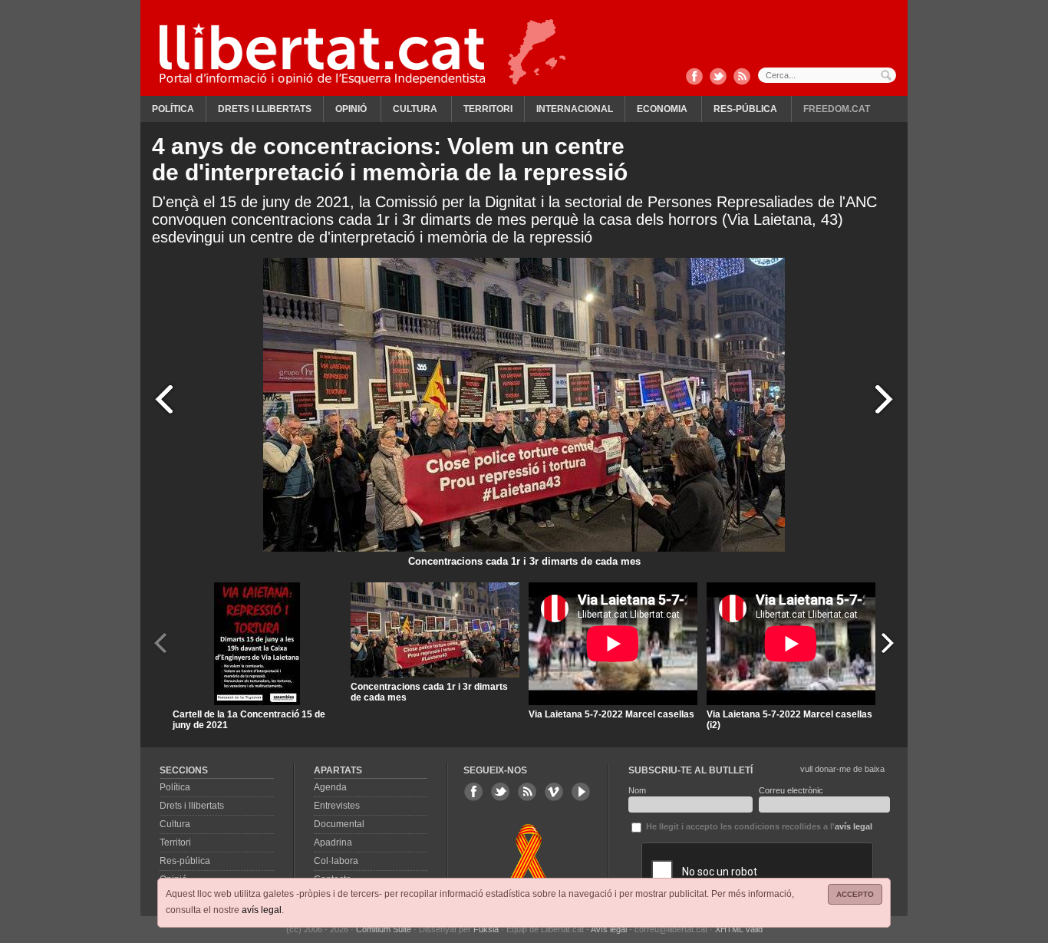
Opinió (351, 109)
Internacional (574, 109)
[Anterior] (164, 398)
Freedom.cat (836, 109)
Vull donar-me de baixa (842, 768)
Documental (339, 824)
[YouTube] (581, 792)
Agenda (330, 787)
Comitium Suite (383, 929)
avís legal (262, 910)
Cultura (415, 109)
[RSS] (742, 77)
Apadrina (333, 842)
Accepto (855, 894)
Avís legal (609, 929)
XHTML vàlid (739, 929)
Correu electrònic (791, 790)
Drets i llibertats (264, 109)
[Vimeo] (554, 792)
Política (173, 109)
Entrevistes (337, 805)
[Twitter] (718, 77)
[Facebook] (694, 77)
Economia (662, 109)
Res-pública (745, 109)
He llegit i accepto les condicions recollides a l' (758, 826)
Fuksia (486, 929)
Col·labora (336, 861)
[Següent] (884, 398)
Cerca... (827, 75)
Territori (487, 109)
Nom (637, 790)
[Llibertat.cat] (322, 53)
